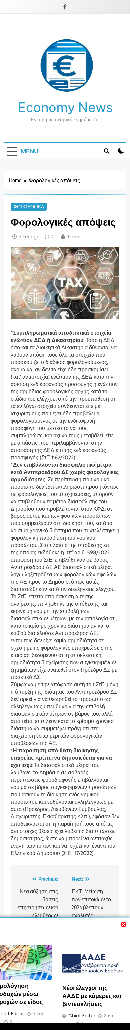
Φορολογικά (28, 206)
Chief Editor (81, 1015)
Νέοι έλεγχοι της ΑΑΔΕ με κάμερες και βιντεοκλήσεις (91, 995)
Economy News (65, 107)
